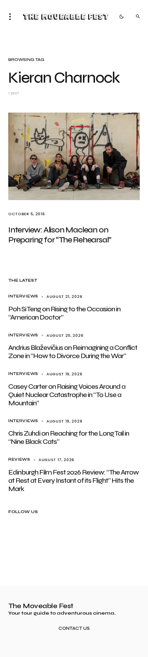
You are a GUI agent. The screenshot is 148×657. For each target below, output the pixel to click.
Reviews (19, 459)
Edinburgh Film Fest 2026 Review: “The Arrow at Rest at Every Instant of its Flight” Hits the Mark (73, 480)
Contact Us (74, 628)
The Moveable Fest (65, 16)
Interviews (23, 296)
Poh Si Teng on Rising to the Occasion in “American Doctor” (64, 313)
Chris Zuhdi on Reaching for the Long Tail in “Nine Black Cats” (68, 437)
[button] (12, 16)
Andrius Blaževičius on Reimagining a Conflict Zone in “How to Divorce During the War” (72, 351)
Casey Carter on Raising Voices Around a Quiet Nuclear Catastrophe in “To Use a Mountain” (66, 394)
